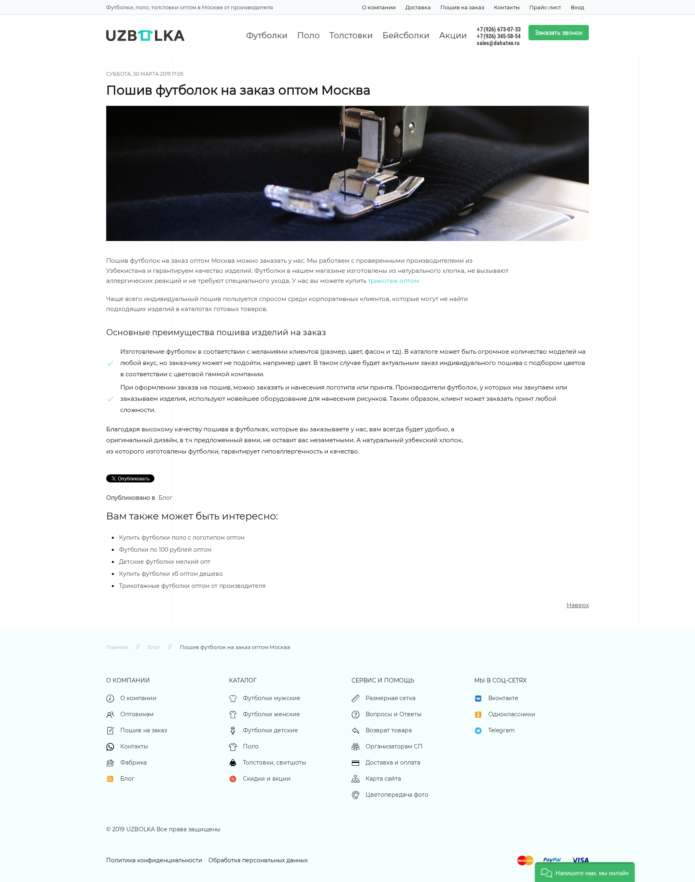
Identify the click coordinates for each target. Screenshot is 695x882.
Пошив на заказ (462, 7)
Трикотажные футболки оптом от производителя (192, 585)
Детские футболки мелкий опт (164, 561)
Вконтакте (503, 698)
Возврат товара (389, 730)
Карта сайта (383, 778)
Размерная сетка (390, 698)
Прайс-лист (545, 7)
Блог (165, 497)
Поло (308, 35)
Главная (117, 647)
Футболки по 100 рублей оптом (165, 549)
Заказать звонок (558, 32)
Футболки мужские (271, 698)
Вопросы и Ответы (394, 714)
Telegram (501, 730)
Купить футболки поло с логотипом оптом (182, 537)
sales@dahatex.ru (498, 43)
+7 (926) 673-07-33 (498, 29)
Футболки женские (271, 714)
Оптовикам (137, 714)
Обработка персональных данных (258, 860)
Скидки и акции (267, 778)
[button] (585, 872)
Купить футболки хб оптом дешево (171, 573)
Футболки (267, 35)
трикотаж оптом (393, 280)
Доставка (418, 7)
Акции (453, 35)
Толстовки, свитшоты (274, 762)
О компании (379, 7)
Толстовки (351, 35)
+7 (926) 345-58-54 (498, 36)
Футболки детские (270, 730)
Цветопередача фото (397, 794)
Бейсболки (406, 35)
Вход (577, 7)
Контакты (507, 7)
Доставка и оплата (393, 762)
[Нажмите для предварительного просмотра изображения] (347, 173)
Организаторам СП (394, 746)
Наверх (578, 605)
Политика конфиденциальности (154, 860)
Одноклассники (511, 714)
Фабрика (133, 762)
